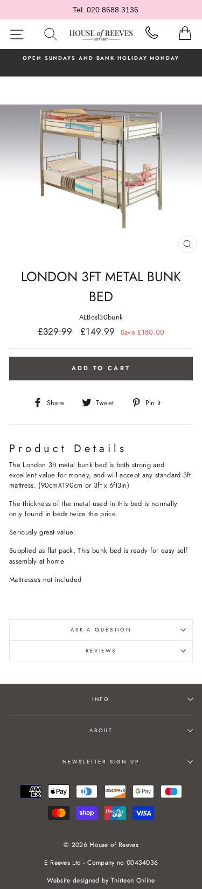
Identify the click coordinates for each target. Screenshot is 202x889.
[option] (98, 58)
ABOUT (101, 730)
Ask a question (101, 630)
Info (101, 699)
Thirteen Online (133, 880)
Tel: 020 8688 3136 (105, 9)
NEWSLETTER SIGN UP (101, 762)
